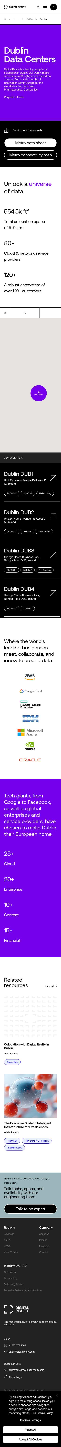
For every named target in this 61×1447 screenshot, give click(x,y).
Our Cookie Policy (42, 1413)
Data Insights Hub (13, 1284)
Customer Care (12, 1364)
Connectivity (11, 1278)
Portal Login (15, 1377)
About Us (44, 1234)
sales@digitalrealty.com (22, 1351)
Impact (43, 1240)
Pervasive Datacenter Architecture (23, 1290)
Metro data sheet (30, 143)
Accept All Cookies (30, 1439)
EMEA (7, 1240)
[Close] (57, 1395)
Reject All (30, 1429)
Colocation (10, 1272)
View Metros (11, 1252)
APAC (7, 1246)
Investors (44, 1246)
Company (46, 1227)
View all (49, 986)
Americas (9, 1234)
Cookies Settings (30, 1420)
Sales (7, 1339)
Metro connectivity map (30, 155)
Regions (9, 1227)
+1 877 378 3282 (17, 1345)
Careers (43, 1252)
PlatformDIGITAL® (15, 1265)
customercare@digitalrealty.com (26, 1370)
